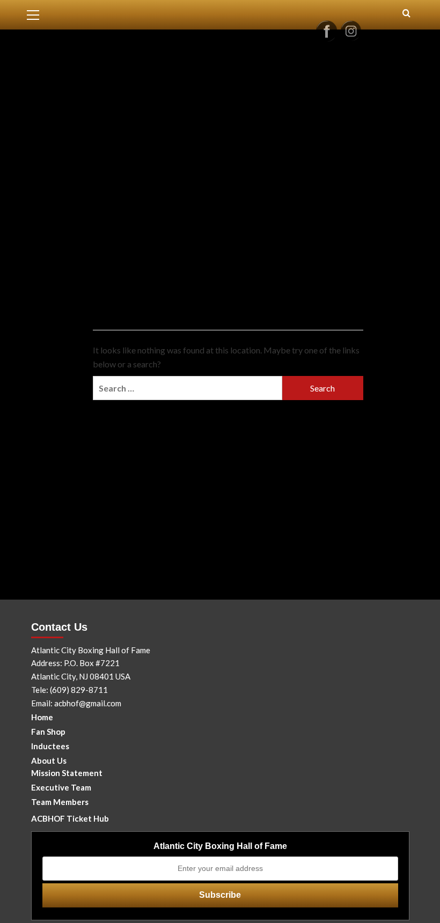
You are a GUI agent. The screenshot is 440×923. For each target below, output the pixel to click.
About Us (49, 760)
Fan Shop (48, 731)
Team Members (60, 802)
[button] (37, 13)
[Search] (406, 13)
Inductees (50, 746)
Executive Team (61, 787)
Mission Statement (66, 773)
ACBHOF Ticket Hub (70, 818)
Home (42, 717)
